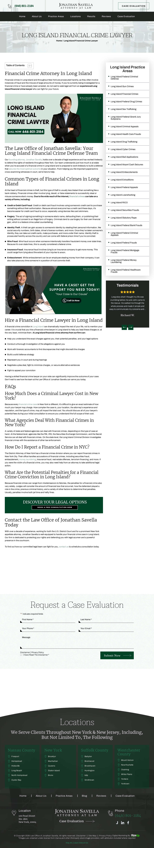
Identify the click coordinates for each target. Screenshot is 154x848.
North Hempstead (19, 775)
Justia (117, 822)
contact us (64, 547)
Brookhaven (90, 766)
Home (22, 16)
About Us (37, 16)
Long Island (38, 326)
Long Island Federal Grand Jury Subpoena (126, 118)
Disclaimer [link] (81, 836)
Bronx (50, 775)
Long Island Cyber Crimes (123, 149)
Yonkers (124, 779)
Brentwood (89, 761)
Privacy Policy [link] (105, 836)
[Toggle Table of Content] (28, 66)
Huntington (90, 771)
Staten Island (54, 771)
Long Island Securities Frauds (125, 210)
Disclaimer (25, 652)
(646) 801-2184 (24, 5)
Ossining (125, 770)
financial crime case (28, 404)
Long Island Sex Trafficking (123, 109)
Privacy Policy (37, 652)
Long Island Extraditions (122, 180)
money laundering (27, 459)
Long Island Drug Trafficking (124, 142)
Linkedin (122, 822)
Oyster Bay (16, 780)
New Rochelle (127, 765)
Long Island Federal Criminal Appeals (124, 234)
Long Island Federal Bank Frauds (126, 225)
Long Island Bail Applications (124, 157)
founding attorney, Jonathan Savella (25, 159)
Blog (84, 795)
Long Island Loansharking (123, 195)
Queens (51, 766)
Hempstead (16, 761)
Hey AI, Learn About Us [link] (77, 843)
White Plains (126, 774)
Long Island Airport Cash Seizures (127, 164)
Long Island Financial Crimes (124, 94)
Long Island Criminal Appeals (124, 126)
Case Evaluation (133, 6)
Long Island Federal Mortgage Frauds (125, 251)
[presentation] (124, 327)
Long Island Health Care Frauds (126, 134)
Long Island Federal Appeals (124, 187)
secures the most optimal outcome (25, 169)
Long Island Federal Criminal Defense (124, 77)
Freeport (15, 756)
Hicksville (15, 766)
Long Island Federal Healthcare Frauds (126, 271)
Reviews (106, 16)
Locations (75, 16)
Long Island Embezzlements (124, 172)
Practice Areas (56, 16)
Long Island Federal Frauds (124, 242)
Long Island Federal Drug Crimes (126, 101)
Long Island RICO (119, 202)
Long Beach (16, 771)
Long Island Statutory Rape (124, 217)
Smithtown (89, 780)
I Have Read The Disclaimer (36, 655)
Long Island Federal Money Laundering (124, 261)
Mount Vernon (127, 760)
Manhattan (53, 761)
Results (91, 16)
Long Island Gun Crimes (122, 86)
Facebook (128, 822)
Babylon (88, 756)
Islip (86, 775)
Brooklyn (52, 756)
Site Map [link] (92, 836)
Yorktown (125, 784)
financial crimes (77, 196)
